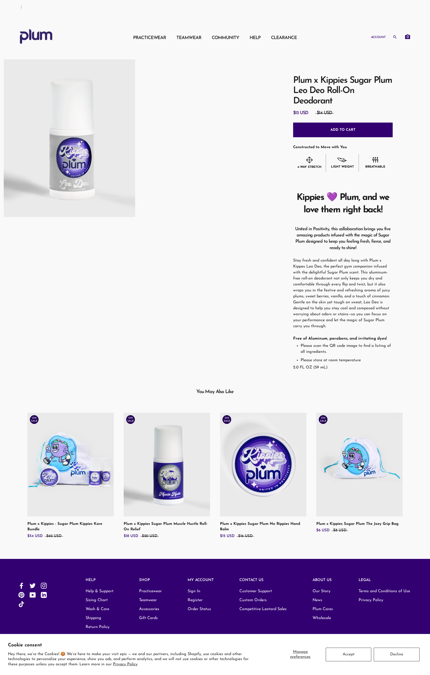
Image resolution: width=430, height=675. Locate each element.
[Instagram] (44, 586)
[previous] (15, 470)
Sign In (194, 591)
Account (378, 37)
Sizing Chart (97, 600)
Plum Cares (323, 609)
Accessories (149, 609)
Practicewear (150, 591)
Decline (396, 654)
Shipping (93, 618)
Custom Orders (253, 600)
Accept (349, 654)
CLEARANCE (284, 38)
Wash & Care (97, 609)
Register (195, 600)
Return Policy (97, 627)
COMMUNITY (225, 38)
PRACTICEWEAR (149, 38)
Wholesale (322, 618)
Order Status (199, 609)
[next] (414, 470)
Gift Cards (148, 618)
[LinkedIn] (44, 595)
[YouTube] (33, 595)
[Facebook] (21, 586)
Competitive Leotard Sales (263, 609)
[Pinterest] (21, 595)
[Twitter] (33, 586)
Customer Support (255, 591)
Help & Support (99, 591)
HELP (255, 38)
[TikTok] (21, 604)
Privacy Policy (125, 664)
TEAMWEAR (188, 38)
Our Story (321, 591)
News (317, 600)
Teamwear (148, 600)
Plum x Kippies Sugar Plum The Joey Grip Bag (357, 524)
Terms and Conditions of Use (384, 591)
